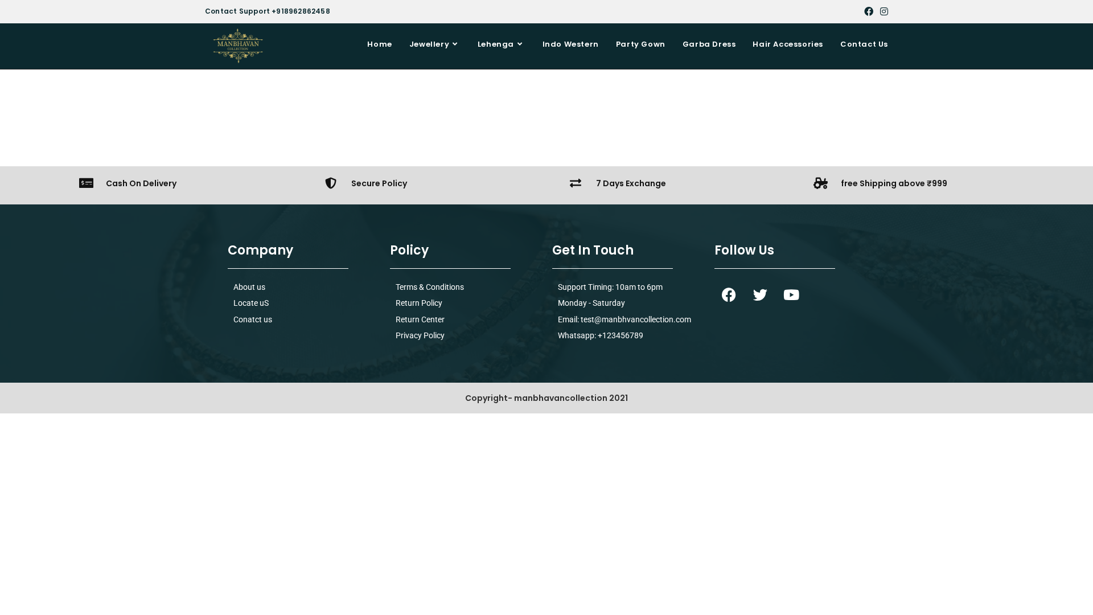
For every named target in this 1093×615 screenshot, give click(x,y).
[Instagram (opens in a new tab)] (882, 11)
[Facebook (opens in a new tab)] (869, 11)
